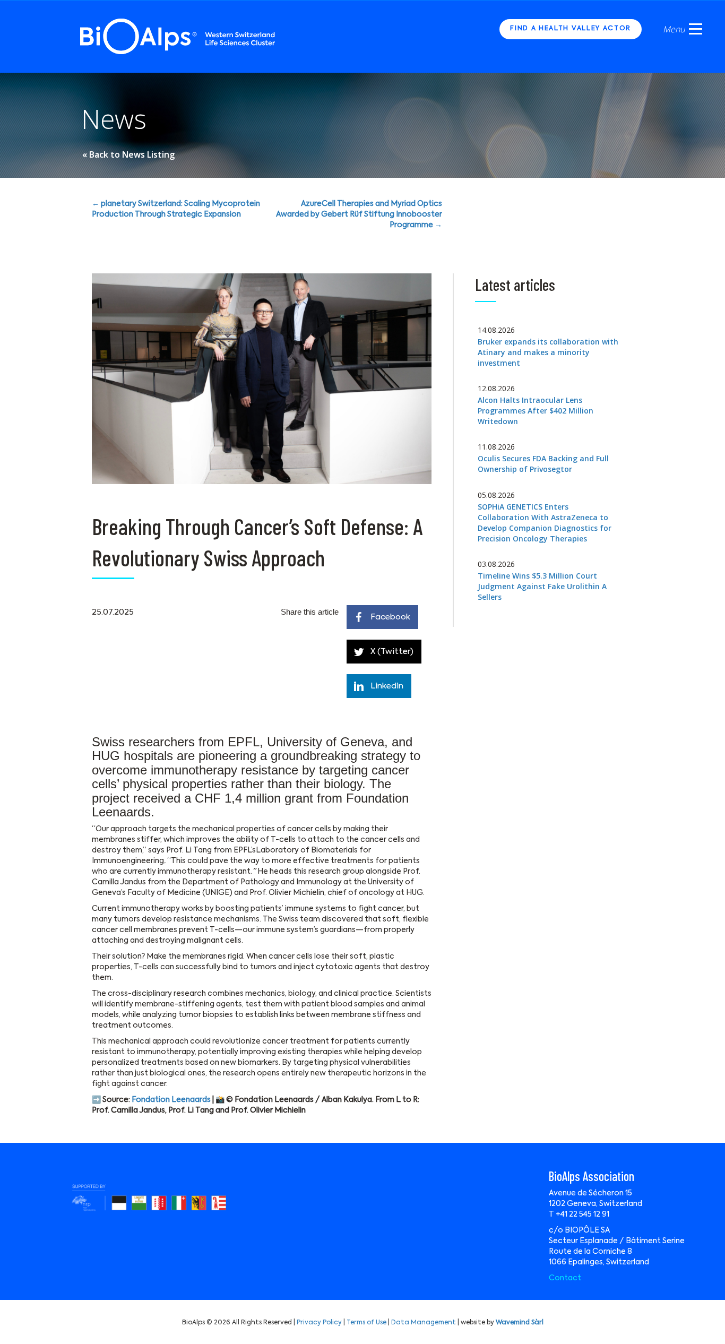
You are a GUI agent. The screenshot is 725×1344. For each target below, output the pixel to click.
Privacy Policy (319, 1323)
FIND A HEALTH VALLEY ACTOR (570, 28)
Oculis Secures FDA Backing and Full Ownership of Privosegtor (543, 463)
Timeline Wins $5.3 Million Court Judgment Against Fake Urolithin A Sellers (542, 586)
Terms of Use (366, 1323)
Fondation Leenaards (171, 1100)
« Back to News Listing (128, 154)
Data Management (423, 1323)
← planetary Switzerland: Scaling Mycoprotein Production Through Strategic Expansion (176, 209)
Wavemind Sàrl (519, 1323)
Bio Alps (178, 36)
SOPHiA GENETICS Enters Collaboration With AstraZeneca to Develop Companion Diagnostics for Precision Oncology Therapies (544, 523)
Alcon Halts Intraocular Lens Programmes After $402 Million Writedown (535, 410)
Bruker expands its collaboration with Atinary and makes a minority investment (548, 352)
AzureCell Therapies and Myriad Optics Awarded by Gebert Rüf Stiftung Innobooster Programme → (359, 214)
